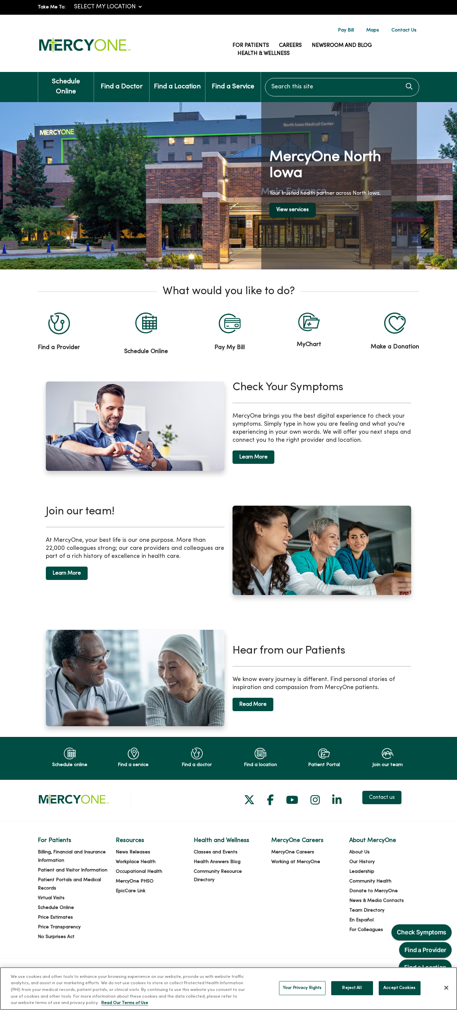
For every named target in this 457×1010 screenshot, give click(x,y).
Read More (253, 704)
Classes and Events (216, 852)
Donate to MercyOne (373, 891)
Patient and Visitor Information (72, 870)
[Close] (446, 988)
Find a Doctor (122, 87)
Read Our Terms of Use (124, 1003)
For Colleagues (366, 930)
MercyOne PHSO (135, 881)
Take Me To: (52, 7)
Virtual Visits (51, 898)
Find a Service (233, 87)
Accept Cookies (399, 988)
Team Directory (366, 910)
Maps (372, 30)
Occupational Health (139, 871)
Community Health (370, 881)
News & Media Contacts (376, 901)
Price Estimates (55, 917)
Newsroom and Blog (342, 45)
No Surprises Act (56, 937)
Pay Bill (346, 30)
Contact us (382, 797)
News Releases (133, 852)
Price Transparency (59, 927)
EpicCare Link (131, 891)
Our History (362, 862)
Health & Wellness (264, 53)
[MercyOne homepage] (84, 53)
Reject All (351, 988)
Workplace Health (136, 862)
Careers (290, 45)
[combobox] (342, 87)
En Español (361, 920)
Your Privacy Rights (302, 988)
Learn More (253, 457)
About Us (359, 852)
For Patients (251, 45)
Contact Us (404, 30)
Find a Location (177, 87)
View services (292, 210)
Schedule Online (66, 87)
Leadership (361, 871)
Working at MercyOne (295, 862)
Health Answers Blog (217, 862)
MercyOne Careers (292, 852)
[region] (228, 185)
